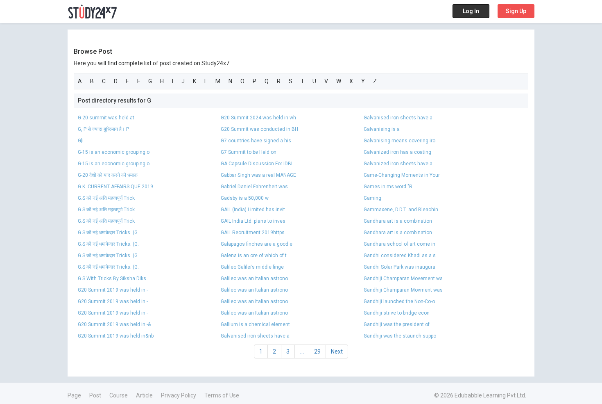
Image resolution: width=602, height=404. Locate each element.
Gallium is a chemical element (256, 324)
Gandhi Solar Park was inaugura (399, 267)
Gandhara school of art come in (399, 244)
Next (337, 351)
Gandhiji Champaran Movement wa (403, 278)
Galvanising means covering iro (399, 141)
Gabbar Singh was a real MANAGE (258, 175)
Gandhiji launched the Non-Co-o (399, 301)
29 (317, 351)
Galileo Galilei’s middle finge (252, 267)
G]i (81, 141)
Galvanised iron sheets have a (398, 118)
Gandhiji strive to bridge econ (397, 313)
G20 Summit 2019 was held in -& (114, 324)
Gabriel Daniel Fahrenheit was (254, 186)
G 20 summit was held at (106, 118)
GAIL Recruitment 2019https (253, 232)
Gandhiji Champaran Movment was (403, 290)
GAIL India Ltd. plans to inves (253, 221)
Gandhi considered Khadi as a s (400, 255)
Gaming (372, 198)
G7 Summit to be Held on (248, 152)
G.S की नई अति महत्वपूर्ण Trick (106, 198)
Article (144, 395)
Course (118, 395)
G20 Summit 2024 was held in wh (258, 118)
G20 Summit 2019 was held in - (113, 290)
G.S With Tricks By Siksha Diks (112, 278)
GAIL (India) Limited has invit (253, 209)
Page (74, 395)
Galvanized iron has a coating (397, 152)
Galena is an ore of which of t (254, 255)
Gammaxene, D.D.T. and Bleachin (401, 209)
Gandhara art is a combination (398, 221)
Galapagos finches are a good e (256, 244)
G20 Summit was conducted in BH (259, 129)
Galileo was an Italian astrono (254, 278)
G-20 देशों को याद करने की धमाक (108, 175)
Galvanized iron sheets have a (398, 164)
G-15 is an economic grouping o (113, 152)
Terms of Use (221, 395)
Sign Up (516, 11)
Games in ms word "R (388, 186)
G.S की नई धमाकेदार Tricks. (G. (108, 232)
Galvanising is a (382, 129)
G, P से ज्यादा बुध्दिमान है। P (103, 129)
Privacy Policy (178, 395)
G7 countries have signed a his (256, 141)
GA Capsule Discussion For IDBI (256, 164)
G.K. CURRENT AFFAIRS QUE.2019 (115, 186)
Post (95, 395)
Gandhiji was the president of (397, 324)
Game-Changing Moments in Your (402, 175)
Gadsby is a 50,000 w (245, 198)
